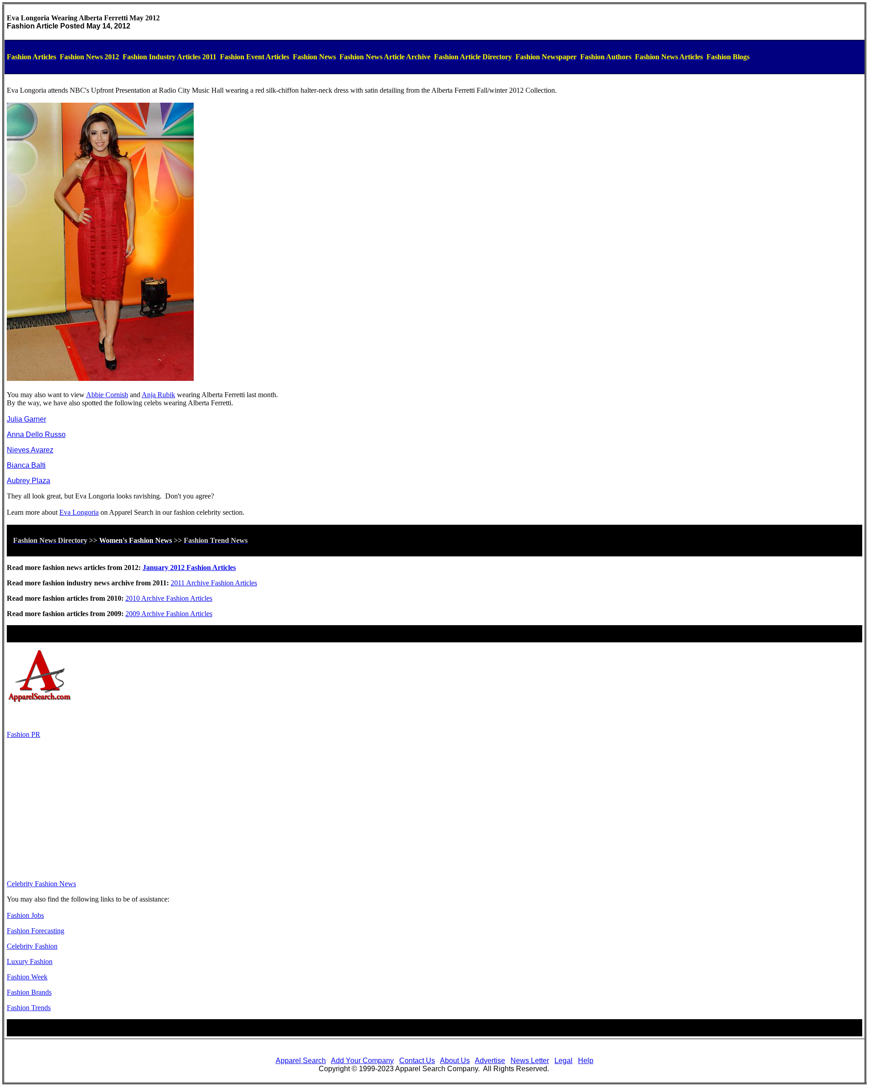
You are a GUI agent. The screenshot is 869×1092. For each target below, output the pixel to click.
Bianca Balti (26, 465)
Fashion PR (23, 734)
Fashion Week (27, 977)
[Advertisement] (434, 809)
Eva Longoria (79, 512)
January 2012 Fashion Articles (189, 567)
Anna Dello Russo (36, 434)
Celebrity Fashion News (41, 884)
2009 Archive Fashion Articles (168, 613)
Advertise (490, 1060)
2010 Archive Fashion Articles (168, 598)
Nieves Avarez (30, 450)
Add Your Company (362, 1060)
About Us (455, 1060)
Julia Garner (26, 419)
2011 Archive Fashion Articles (214, 583)
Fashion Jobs (25, 915)
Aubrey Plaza (28, 480)
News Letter (530, 1060)
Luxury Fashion (30, 961)
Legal (563, 1060)
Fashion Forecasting (35, 931)
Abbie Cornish (107, 395)
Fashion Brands (29, 992)
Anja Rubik (158, 395)
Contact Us (417, 1060)
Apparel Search (301, 1060)
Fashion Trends (29, 1007)
